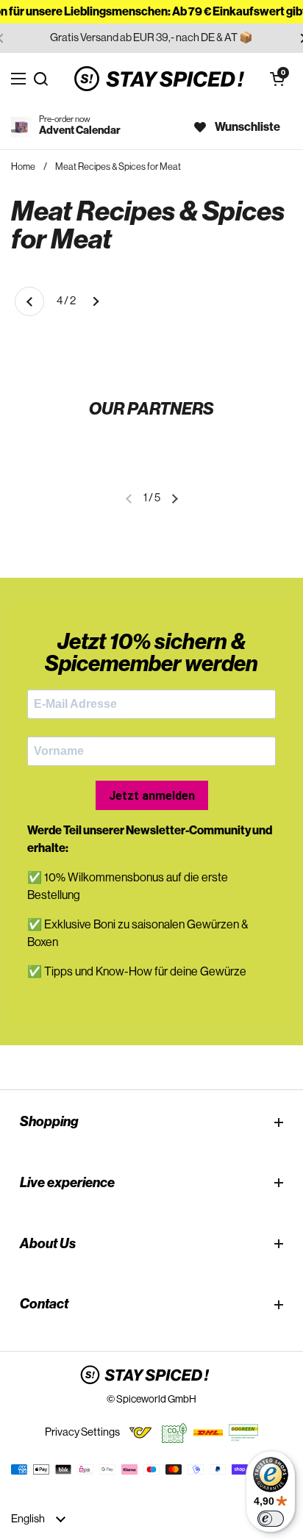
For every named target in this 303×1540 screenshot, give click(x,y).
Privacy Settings (82, 1432)
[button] (277, 78)
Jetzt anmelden (152, 796)
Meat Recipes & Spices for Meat (118, 166)
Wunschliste (247, 127)
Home (23, 166)
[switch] (270, 1519)
